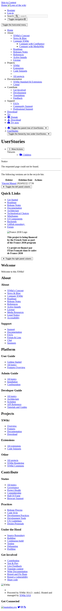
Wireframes (12, 216)
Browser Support (15, 498)
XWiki (16, 65)
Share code (12, 579)
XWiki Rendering (15, 463)
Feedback (17, 98)
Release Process (14, 510)
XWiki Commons (15, 465)
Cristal (16, 84)
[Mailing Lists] (21, 607)
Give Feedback (14, 566)
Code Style (12, 512)
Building (11, 538)
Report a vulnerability (17, 577)
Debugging (12, 546)
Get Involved (19, 90)
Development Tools (16, 518)
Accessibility (13, 317)
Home (10, 30)
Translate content (15, 568)
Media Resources (15, 312)
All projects (18, 76)
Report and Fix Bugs (17, 574)
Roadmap (17, 49)
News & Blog (19, 38)
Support (11, 329)
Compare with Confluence (31, 43)
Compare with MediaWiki (31, 46)
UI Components (14, 219)
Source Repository (16, 535)
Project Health (14, 490)
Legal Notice (13, 315)
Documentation (14, 208)
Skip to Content (8, 2)
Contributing (13, 560)
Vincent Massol (9, 183)
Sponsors (11, 343)
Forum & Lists (14, 337)
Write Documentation (17, 571)
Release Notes (14, 205)
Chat (9, 340)
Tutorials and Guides (17, 407)
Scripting (11, 401)
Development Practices (18, 515)
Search (10, 16)
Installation (12, 381)
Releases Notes (20, 52)
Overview (12, 426)
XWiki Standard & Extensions (27, 82)
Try (9, 114)
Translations (19, 95)
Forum (10, 227)
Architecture (13, 210)
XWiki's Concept (21, 35)
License (17, 60)
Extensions (18, 68)
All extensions (14, 446)
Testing (10, 543)
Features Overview (16, 367)
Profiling (11, 549)
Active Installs (20, 57)
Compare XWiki (21, 41)
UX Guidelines (14, 521)
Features (11, 428)
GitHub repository (16, 224)
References (18, 54)
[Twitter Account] (18, 607)
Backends (12, 221)
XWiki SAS (25, 595)
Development (19, 92)
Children (26, 154)
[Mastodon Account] (9, 607)
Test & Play (12, 563)
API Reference (14, 404)
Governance (13, 487)
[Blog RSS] (24, 607)
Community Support (23, 106)
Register (11, 10)
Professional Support (23, 109)
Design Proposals (15, 523)
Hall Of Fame (13, 495)
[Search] (16, 16)
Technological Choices (18, 213)
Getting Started (14, 362)
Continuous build (15, 541)
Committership (14, 493)
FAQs (16, 103)
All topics (11, 364)
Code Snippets (20, 71)
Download (12, 111)
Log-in (10, 13)
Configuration (13, 384)
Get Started (12, 199)
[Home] (8, 128)
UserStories (12, 131)
